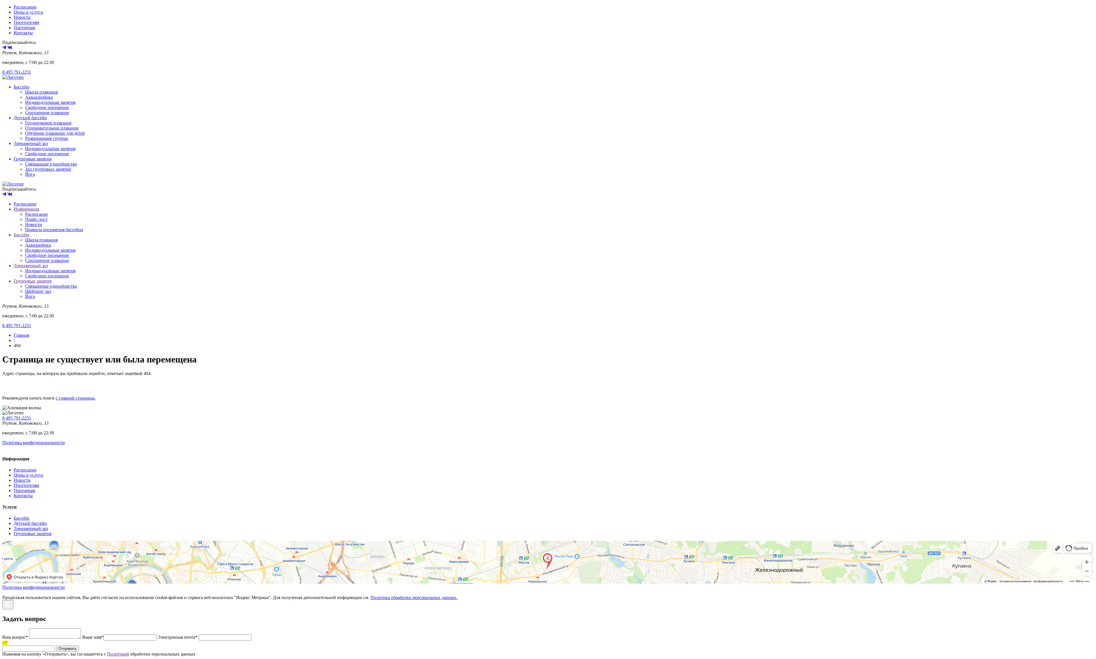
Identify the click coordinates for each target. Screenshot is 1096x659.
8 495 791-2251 (16, 72)
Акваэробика (38, 245)
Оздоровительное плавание (52, 128)
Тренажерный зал (31, 143)
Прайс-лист (36, 219)
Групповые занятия (32, 158)
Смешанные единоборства (51, 164)
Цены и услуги (28, 12)
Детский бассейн (30, 117)
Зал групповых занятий (48, 169)
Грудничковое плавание (48, 122)
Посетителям (26, 22)
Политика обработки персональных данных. (414, 597)
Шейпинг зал (38, 291)
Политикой (118, 654)
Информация (26, 209)
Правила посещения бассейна (54, 229)
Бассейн (21, 86)
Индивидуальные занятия (50, 102)
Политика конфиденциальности (33, 442)
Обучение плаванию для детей (55, 133)
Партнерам (24, 27)
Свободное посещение (47, 107)
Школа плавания (41, 92)
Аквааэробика (39, 97)
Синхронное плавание (47, 112)
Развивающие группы (46, 138)
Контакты (23, 32)
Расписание (25, 7)
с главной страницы (75, 398)
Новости (22, 17)
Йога (30, 174)
